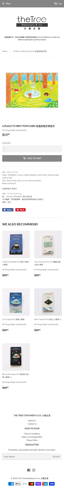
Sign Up (56, 457)
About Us (32, 421)
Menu (8, 4)
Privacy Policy (32, 440)
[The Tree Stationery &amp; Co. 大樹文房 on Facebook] (28, 471)
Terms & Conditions (32, 434)
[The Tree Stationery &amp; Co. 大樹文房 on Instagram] (33, 471)
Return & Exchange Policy (32, 437)
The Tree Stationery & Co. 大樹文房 (33, 478)
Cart (60, 4)
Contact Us (32, 424)
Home (4, 51)
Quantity (6, 143)
